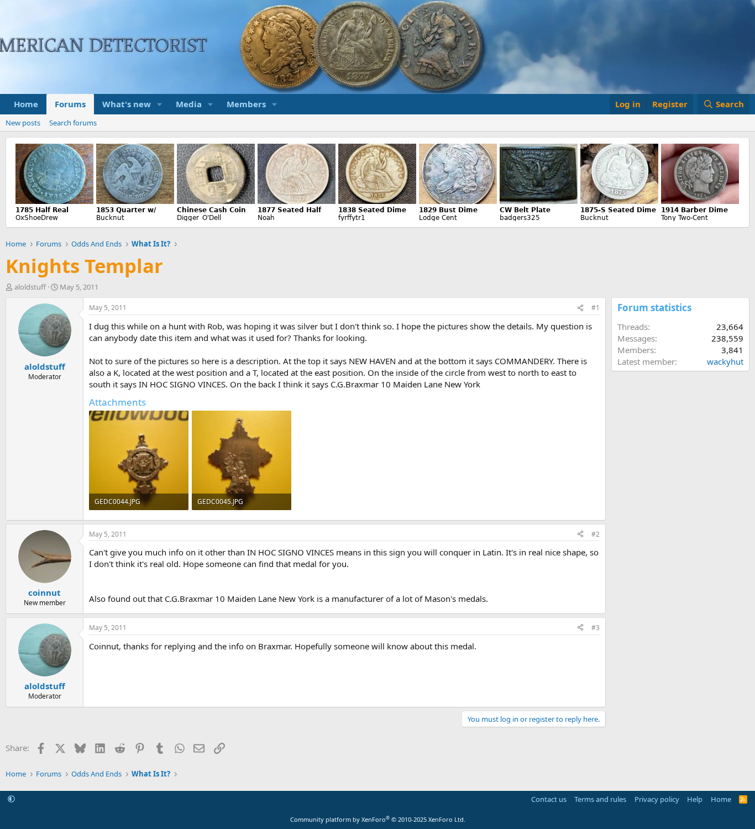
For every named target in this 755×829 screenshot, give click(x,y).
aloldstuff (30, 287)
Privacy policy (657, 799)
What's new (126, 103)
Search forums (73, 123)
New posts (23, 123)
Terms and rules (600, 799)
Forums (70, 103)
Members (246, 103)
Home (26, 103)
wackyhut (725, 361)
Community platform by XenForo (377, 819)
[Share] (580, 308)
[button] (159, 104)
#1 (595, 307)
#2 (595, 534)
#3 (595, 627)
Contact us (549, 799)
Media (189, 103)
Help (694, 799)
